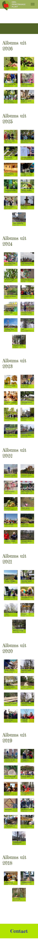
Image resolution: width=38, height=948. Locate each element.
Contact (19, 931)
